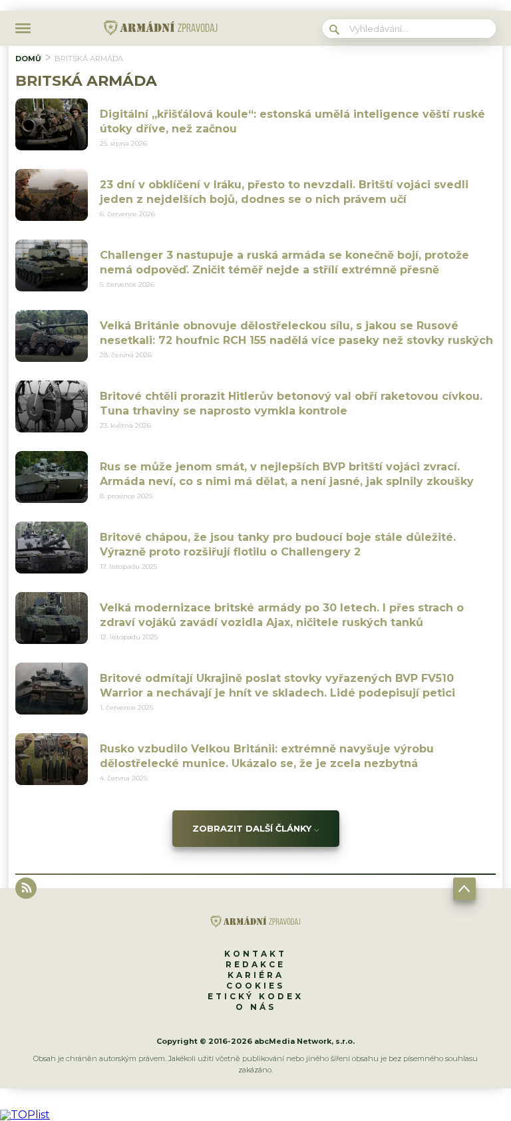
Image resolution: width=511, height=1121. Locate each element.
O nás (256, 1007)
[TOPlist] (25, 1114)
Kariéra (256, 975)
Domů (28, 58)
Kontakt (255, 954)
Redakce (255, 964)
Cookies (255, 986)
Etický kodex (255, 996)
